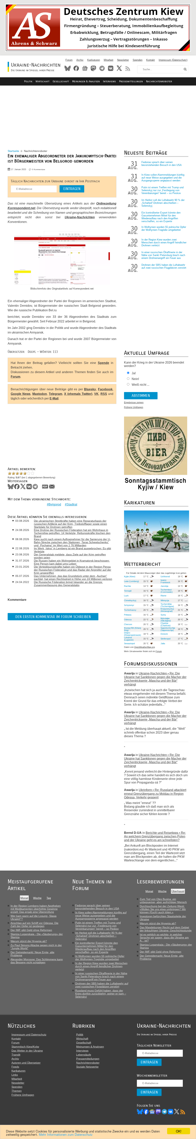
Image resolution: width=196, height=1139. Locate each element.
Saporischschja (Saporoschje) (168, 629)
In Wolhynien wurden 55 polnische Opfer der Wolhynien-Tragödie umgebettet (163, 228)
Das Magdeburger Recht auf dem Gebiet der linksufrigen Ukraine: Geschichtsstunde (166, 929)
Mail (52, 486)
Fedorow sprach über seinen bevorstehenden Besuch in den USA (161, 163)
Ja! (134, 373)
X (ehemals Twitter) (78, 393)
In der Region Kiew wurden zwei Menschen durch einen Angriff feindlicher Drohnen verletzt (163, 242)
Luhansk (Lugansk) (129, 638)
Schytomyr (129, 605)
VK (96, 393)
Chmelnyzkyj (130, 600)
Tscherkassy (130, 610)
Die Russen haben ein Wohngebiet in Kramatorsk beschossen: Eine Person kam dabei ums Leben (72, 562)
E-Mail (54, 398)
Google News (20, 393)
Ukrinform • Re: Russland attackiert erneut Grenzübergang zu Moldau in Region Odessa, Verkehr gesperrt (155, 793)
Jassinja (164, 586)
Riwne (163, 595)
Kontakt (150, 60)
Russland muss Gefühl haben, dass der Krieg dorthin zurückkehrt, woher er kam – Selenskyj (100, 993)
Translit (15, 1054)
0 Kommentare (38, 169)
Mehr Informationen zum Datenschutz (66, 1134)
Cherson (128, 624)
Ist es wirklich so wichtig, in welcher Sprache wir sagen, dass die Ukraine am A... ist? (164, 937)
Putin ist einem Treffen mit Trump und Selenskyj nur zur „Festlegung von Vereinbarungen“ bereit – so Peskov (162, 190)
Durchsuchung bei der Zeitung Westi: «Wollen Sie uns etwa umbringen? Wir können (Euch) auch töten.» (163, 909)
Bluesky (68, 68)
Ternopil (127, 591)
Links (14, 1074)
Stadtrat (72, 504)
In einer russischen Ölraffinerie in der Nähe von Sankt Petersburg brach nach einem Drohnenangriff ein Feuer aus (163, 255)
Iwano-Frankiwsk (165, 581)
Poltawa (127, 615)
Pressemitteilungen (131, 81)
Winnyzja (165, 600)
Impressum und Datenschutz (28, 1034)
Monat (24, 897)
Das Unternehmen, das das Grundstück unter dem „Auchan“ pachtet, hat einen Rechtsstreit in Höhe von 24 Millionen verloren (73, 577)
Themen (16, 1090)
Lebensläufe (83, 1054)
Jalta (163, 643)
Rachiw (127, 586)
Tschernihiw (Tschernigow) (167, 605)
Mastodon (93, 68)
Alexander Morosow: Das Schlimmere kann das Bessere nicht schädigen (37, 961)
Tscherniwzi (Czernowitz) (167, 591)
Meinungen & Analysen (86, 81)
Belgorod (55, 504)
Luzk (126, 595)
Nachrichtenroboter (159, 81)
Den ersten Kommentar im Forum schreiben (53, 617)
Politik (28, 81)
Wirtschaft (42, 81)
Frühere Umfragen (133, 407)
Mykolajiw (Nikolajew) (166, 619)
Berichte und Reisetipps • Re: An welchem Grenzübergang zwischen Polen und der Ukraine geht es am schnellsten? (155, 836)
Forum (69, 60)
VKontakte (111, 68)
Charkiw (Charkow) (166, 624)
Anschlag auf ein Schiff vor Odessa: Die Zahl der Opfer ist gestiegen (34, 924)
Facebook (76, 68)
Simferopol (165, 639)
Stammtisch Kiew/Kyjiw (25, 1046)
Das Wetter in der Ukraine (27, 1050)
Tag (49, 897)
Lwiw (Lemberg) (131, 581)
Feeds (15, 1066)
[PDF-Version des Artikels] (45, 486)
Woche (37, 897)
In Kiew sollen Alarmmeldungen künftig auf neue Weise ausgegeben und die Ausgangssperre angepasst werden (162, 177)
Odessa (127, 619)
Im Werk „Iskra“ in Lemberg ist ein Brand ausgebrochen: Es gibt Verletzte (72, 550)
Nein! (135, 379)
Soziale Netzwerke (87, 1066)
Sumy (163, 615)
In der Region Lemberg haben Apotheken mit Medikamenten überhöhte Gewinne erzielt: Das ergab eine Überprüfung (36, 908)
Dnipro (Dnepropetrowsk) (132, 634)
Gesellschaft (61, 81)
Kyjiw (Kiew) (129, 576)
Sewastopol (129, 643)
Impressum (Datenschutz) (173, 60)
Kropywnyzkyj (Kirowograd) (167, 610)
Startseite (13, 150)
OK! (178, 1131)
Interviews (109, 81)
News (85, 68)
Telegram (102, 68)
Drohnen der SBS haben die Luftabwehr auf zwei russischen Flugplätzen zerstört (163, 266)
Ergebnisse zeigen (134, 402)
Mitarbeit (108, 60)
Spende (103, 362)
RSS (128, 68)
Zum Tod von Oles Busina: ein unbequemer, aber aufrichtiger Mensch (163, 901)
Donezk (164, 634)
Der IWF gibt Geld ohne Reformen (31, 930)
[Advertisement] (98, 113)
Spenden (137, 60)
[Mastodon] (158, 1112)
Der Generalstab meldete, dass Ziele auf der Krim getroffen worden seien (70, 556)
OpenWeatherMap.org (144, 647)
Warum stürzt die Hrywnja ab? (29, 941)
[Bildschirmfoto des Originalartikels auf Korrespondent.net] (62, 258)
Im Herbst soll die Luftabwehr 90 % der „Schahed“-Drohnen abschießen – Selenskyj (163, 203)
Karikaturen (93, 60)
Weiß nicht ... (140, 384)
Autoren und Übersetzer (26, 1062)
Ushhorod (165, 576)
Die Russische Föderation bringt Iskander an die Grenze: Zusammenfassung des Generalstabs (68, 584)
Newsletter (123, 60)
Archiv (79, 60)
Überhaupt (178, 891)
